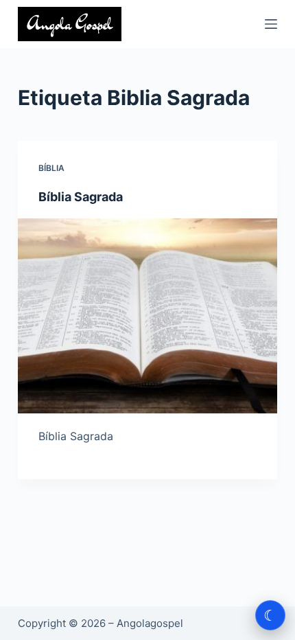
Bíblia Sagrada (80, 197)
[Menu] (271, 24)
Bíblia (51, 168)
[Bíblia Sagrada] (147, 315)
